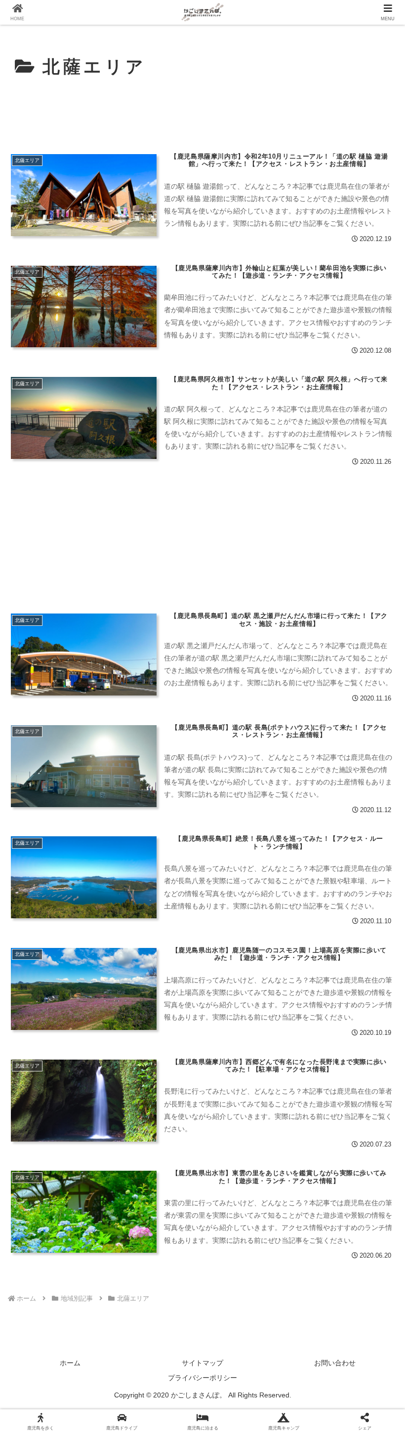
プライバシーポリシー (202, 1378)
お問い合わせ (335, 1363)
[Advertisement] (202, 112)
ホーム (70, 1363)
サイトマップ (202, 1363)
